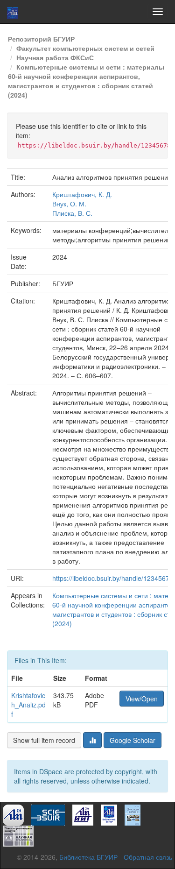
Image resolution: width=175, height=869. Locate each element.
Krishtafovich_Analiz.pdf (28, 705)
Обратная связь (148, 857)
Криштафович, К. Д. (82, 194)
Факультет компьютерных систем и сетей (85, 48)
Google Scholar (132, 740)
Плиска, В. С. (72, 213)
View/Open (142, 698)
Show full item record (44, 740)
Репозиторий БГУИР (41, 38)
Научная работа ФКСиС (55, 57)
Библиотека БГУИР (88, 857)
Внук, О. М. (69, 203)
